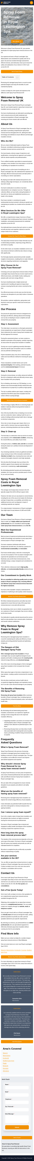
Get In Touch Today (17, 71)
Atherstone (6, 1071)
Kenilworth (17, 950)
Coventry (23, 950)
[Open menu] (31, 2)
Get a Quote (16, 41)
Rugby (5, 1063)
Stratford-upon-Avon (8, 1060)
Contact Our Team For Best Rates (17, 236)
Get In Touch (17, 1137)
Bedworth (5, 1066)
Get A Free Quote (17, 1041)
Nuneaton (5, 1068)
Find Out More (17, 706)
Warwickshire (10, 950)
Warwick (3, 950)
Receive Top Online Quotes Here (17, 596)
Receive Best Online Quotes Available (17, 400)
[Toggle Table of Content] (16, 77)
